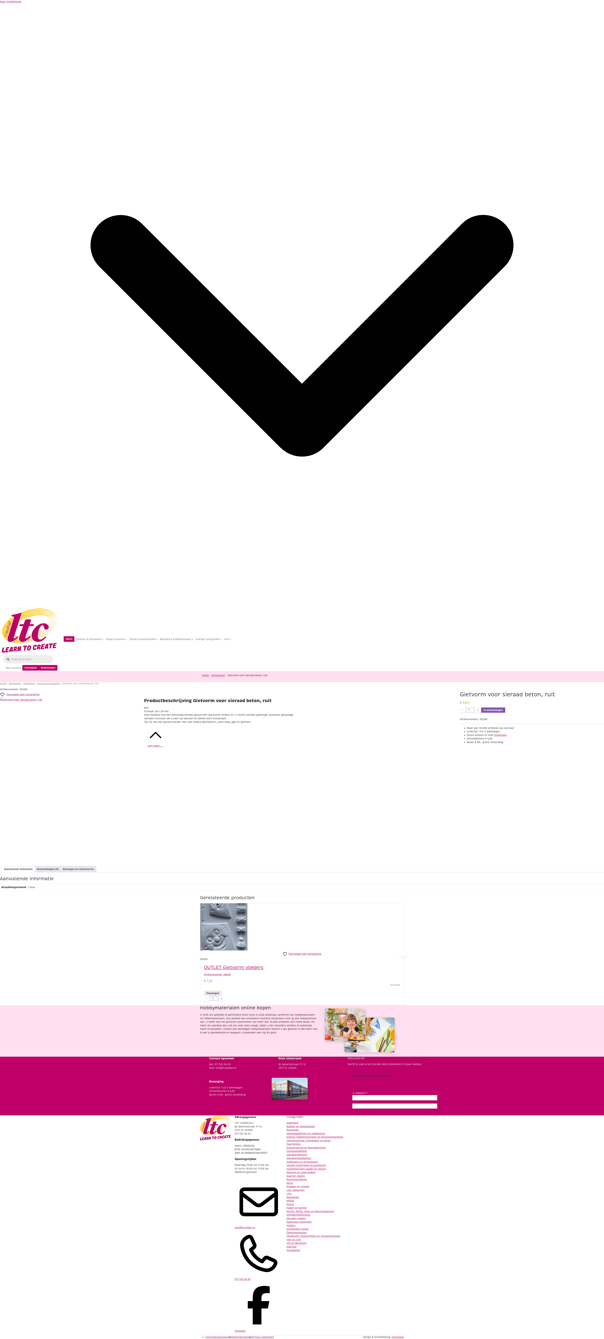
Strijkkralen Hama (297, 1229)
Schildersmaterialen (298, 1214)
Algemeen (292, 1122)
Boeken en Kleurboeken (301, 1126)
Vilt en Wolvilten (296, 1243)
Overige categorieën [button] (208, 639)
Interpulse (398, 1337)
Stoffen (291, 1225)
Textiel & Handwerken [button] (142, 639)
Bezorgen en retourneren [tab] (78, 869)
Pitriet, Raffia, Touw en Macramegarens (310, 1211)
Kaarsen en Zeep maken (301, 1172)
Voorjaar (292, 1246)
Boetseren (293, 1130)
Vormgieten (218, 675)
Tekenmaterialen (297, 1232)
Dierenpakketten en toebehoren (306, 1133)
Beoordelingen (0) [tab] (48, 869)
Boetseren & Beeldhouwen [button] (175, 639)
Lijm (289, 1193)
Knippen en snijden (298, 1186)
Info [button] (226, 639)
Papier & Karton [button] (115, 639)
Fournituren (294, 1144)
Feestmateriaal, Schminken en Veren (309, 1140)
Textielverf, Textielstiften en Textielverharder (313, 1236)
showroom (500, 735)
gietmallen (29, 683)
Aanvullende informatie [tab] (18, 869)
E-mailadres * (360, 1092)
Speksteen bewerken (299, 1222)
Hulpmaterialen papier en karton (306, 1169)
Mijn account (13, 668)
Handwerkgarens (297, 1154)
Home (205, 675)
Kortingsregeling (242, 1337)
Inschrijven (395, 1106)
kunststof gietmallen (48, 683)
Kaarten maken (296, 1176)
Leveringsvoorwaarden (218, 1337)
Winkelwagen (48, 667)
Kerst (290, 1183)
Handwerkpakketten (299, 1158)
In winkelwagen (493, 710)
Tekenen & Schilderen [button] (88, 639)
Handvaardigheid (297, 1151)
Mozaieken (293, 1197)
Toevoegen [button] (212, 993)
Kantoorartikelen (297, 1179)
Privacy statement (263, 1337)
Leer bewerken (296, 1190)
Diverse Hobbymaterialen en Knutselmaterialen (315, 1137)
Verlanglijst (30, 667)
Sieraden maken (296, 1218)
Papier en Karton (297, 1207)
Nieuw (290, 1200)
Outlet (69, 639)
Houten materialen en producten (306, 1165)
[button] (403, 954)
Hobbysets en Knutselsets (302, 1161)
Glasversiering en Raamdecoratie (306, 1147)
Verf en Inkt (294, 1239)
